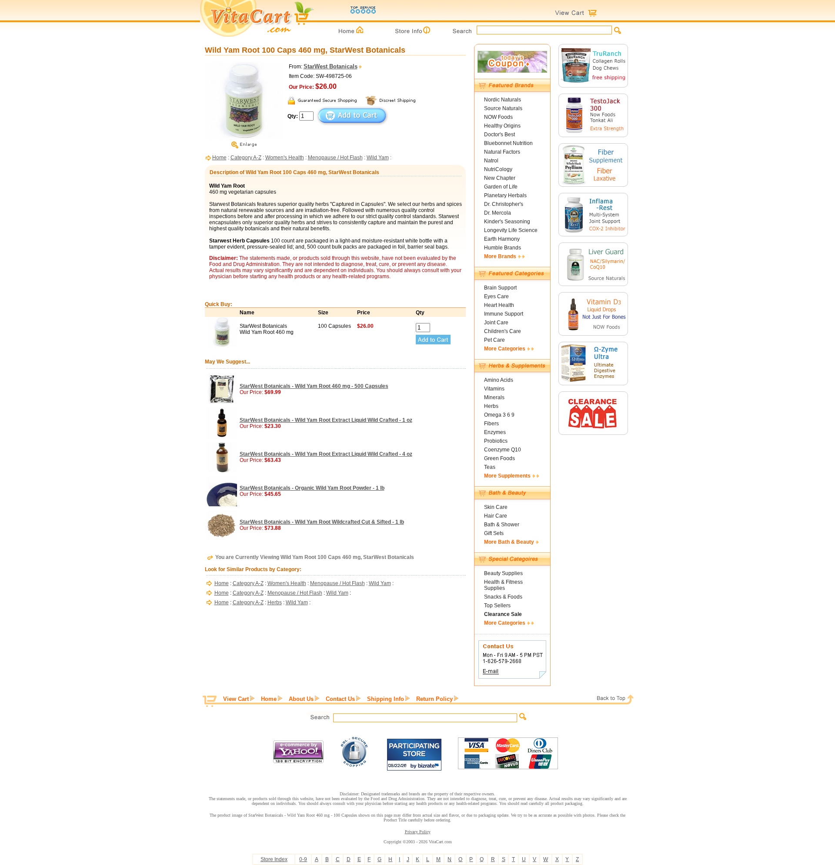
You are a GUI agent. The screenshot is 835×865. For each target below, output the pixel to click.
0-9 (303, 859)
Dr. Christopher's (503, 204)
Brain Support (500, 288)
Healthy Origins (502, 126)
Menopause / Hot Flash (335, 158)
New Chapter (499, 178)
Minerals (494, 397)
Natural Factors (502, 152)
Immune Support (503, 314)
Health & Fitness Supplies (503, 585)
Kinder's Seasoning (507, 222)
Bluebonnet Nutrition (508, 143)
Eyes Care (496, 296)
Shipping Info (385, 699)
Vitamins (494, 389)
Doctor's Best (499, 134)
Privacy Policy (418, 831)
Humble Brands (502, 248)
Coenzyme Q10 (502, 450)
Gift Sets (494, 533)
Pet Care (494, 340)
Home (219, 158)
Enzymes (495, 432)
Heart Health (499, 305)
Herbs (274, 602)
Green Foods (499, 458)
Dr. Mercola (497, 213)
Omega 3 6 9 (499, 415)
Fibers (491, 424)
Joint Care (496, 323)
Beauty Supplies (503, 573)
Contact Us (340, 699)
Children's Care (502, 331)
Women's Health (284, 158)
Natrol (491, 161)
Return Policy (434, 699)
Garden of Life (501, 187)
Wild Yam (378, 158)
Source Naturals (503, 108)
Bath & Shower (501, 525)
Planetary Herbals (505, 195)
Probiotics (496, 441)
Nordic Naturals (502, 100)
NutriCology (498, 169)
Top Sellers (497, 605)
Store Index (274, 859)
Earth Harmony (502, 239)
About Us (301, 699)
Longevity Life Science (511, 230)
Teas (489, 467)
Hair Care (495, 516)
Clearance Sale (503, 614)
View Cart (236, 699)
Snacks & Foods (503, 597)
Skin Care (496, 507)
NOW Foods (498, 117)
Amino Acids (498, 380)
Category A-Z (245, 158)
